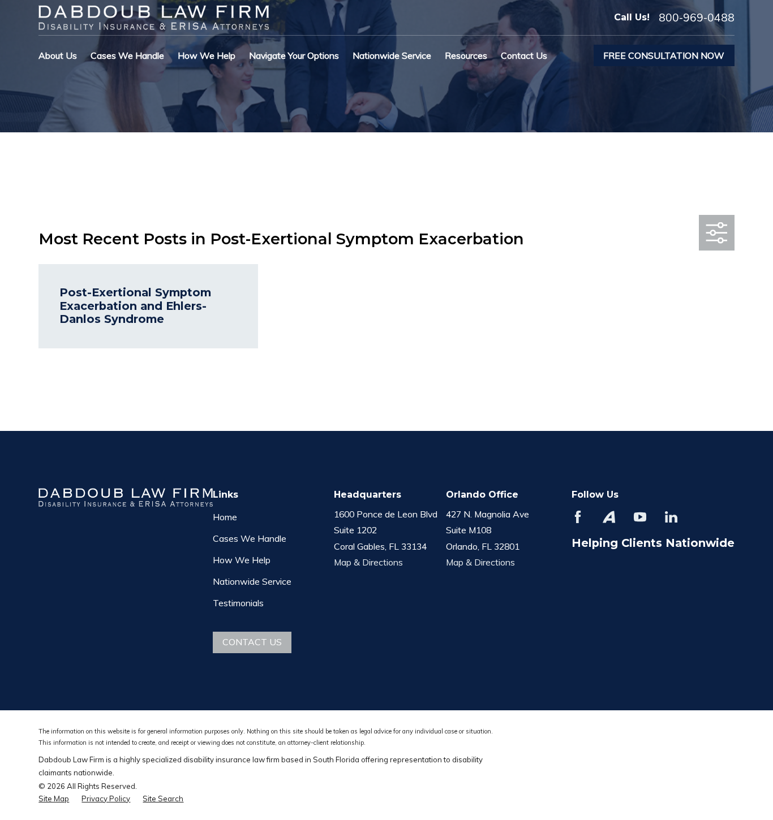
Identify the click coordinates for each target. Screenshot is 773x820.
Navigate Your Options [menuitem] (294, 55)
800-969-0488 (697, 17)
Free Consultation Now (663, 55)
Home (225, 517)
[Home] (153, 17)
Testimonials (238, 602)
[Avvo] (609, 517)
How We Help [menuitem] (206, 55)
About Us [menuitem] (57, 55)
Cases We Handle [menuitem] (127, 55)
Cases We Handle (249, 538)
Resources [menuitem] (466, 55)
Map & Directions (368, 562)
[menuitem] (53, 798)
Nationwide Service (252, 581)
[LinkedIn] (671, 517)
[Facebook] (578, 517)
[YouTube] (640, 517)
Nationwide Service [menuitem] (392, 55)
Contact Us (252, 642)
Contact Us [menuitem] (524, 55)
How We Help (241, 560)
